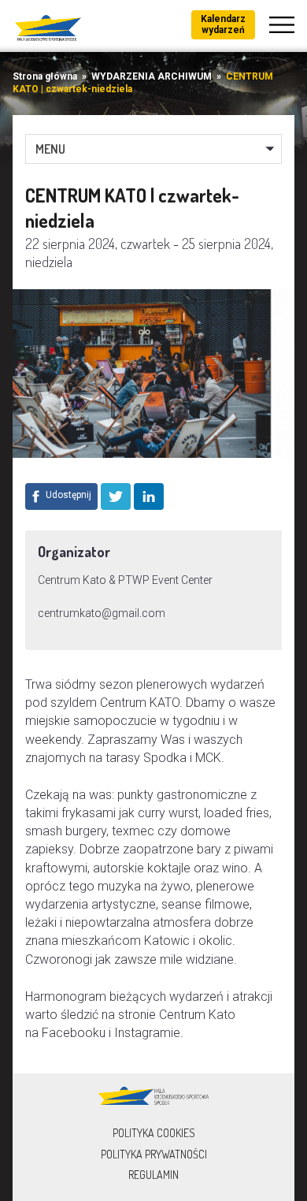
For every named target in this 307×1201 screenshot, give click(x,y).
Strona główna (45, 76)
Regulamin (153, 1174)
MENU (50, 149)
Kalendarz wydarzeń (223, 24)
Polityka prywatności (154, 1154)
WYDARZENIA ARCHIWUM (151, 76)
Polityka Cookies (154, 1133)
